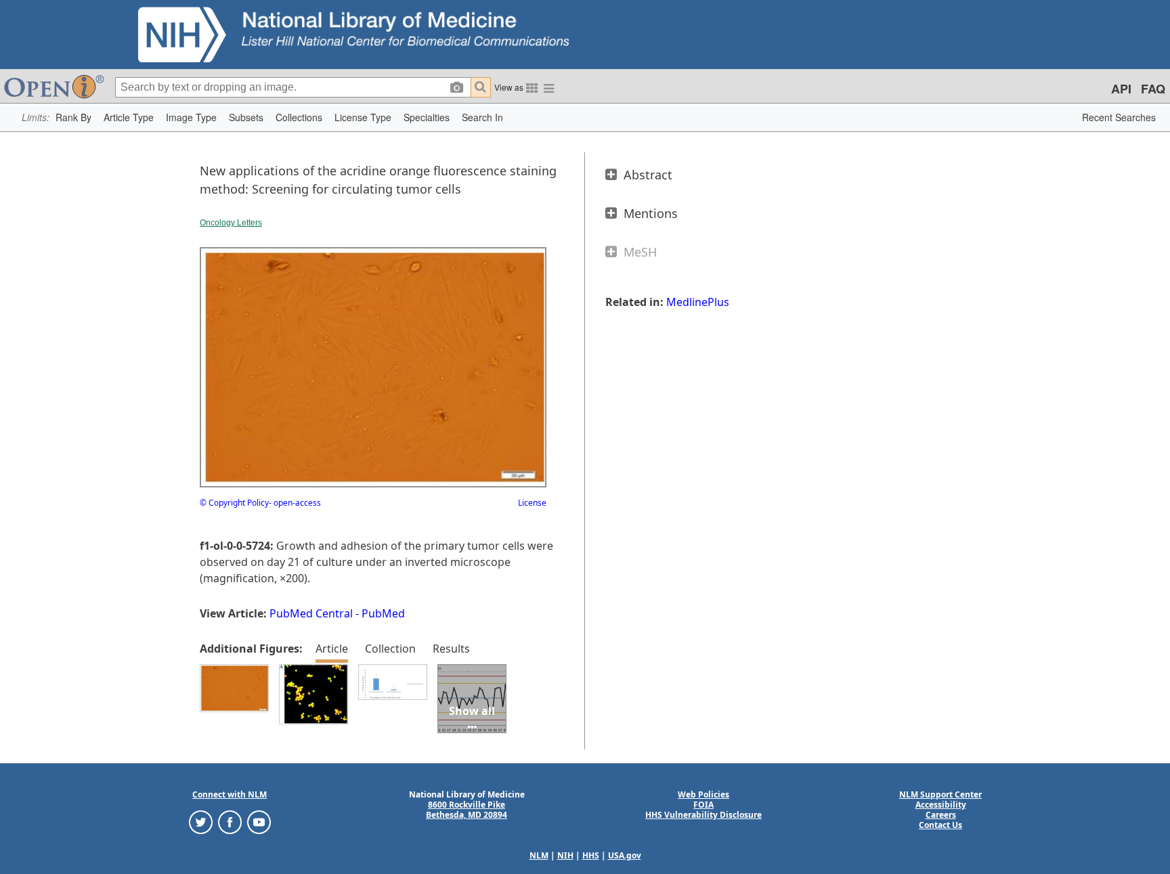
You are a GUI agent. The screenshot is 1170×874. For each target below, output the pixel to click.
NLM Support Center (940, 794)
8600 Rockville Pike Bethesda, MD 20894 (466, 810)
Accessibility (940, 804)
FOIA (703, 804)
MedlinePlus (697, 301)
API (1121, 88)
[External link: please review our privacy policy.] (201, 821)
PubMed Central (311, 613)
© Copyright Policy (234, 502)
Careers (941, 815)
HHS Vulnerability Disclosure (703, 815)
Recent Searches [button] (1119, 117)
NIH (565, 855)
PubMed (383, 613)
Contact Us (940, 825)
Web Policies (703, 794)
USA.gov (624, 855)
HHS (590, 855)
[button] (73, 117)
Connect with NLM (229, 794)
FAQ (1153, 88)
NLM (538, 855)
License (532, 502)
